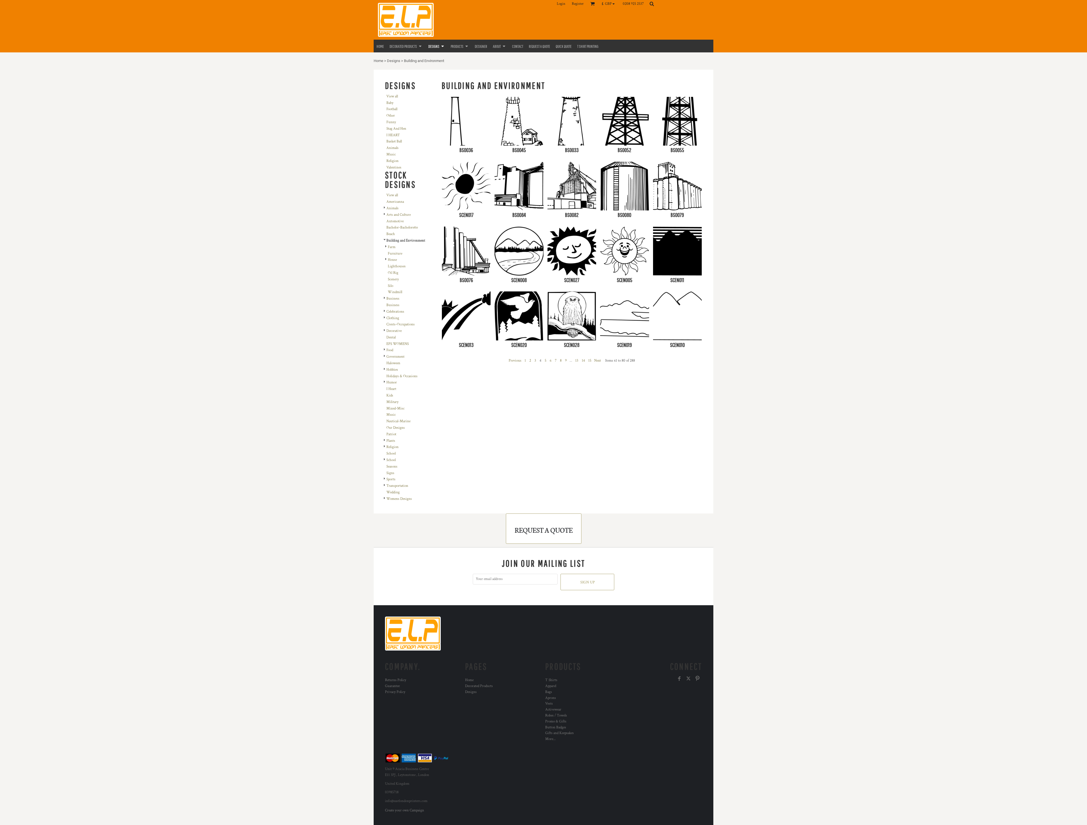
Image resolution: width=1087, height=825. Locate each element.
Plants (390, 440)
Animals (392, 148)
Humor (391, 382)
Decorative (394, 331)
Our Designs (395, 427)
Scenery (393, 279)
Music (391, 154)
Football (391, 109)
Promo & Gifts (555, 721)
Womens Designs (399, 498)
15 (589, 360)
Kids (389, 395)
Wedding (393, 492)
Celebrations (395, 311)
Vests (549, 703)
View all (392, 96)
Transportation (397, 485)
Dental (391, 337)
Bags (548, 692)
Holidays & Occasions (402, 376)
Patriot (391, 434)
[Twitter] (688, 679)
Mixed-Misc (395, 408)
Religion (392, 161)
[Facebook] (679, 679)
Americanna (395, 201)
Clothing (392, 318)
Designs (393, 61)
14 (583, 360)
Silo (390, 285)
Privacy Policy (395, 692)
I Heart (391, 389)
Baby (389, 103)
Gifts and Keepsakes (559, 733)
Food (389, 350)
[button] (609, 4)
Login (561, 3)
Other (390, 115)
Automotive (395, 221)
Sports (390, 479)
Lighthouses (397, 266)
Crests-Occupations (400, 324)
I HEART (393, 135)
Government (395, 356)
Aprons (550, 698)
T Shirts (551, 680)
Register (578, 3)
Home (378, 61)
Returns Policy (395, 680)
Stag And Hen (396, 128)
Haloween (393, 363)
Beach (390, 234)
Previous (515, 360)
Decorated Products (479, 686)
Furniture (395, 253)
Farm (391, 247)
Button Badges (555, 727)
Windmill (395, 292)
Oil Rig (393, 272)
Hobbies (392, 369)
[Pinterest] (697, 679)
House (392, 259)
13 (576, 360)
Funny (391, 122)
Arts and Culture (398, 214)
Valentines (393, 167)
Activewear (553, 709)
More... (550, 739)
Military (392, 402)
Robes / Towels (556, 715)
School (391, 453)
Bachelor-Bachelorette (402, 227)
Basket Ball (394, 141)
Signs (390, 473)
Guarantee (392, 686)
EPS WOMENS (397, 344)
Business (392, 298)
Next (597, 360)
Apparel (550, 686)
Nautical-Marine (398, 421)
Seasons (391, 466)
